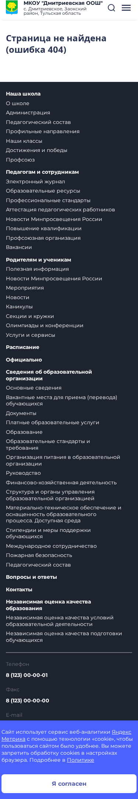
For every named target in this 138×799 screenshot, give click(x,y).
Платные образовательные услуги (52, 422)
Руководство (23, 473)
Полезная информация (37, 269)
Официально (24, 360)
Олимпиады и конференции (45, 325)
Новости (17, 297)
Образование (24, 432)
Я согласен (69, 783)
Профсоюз (20, 159)
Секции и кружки (30, 316)
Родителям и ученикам (38, 260)
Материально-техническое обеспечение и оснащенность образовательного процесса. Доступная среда (63, 514)
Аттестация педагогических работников (60, 209)
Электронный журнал (35, 181)
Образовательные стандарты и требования (48, 444)
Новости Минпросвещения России (54, 219)
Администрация (28, 112)
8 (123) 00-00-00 (27, 700)
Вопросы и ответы (31, 577)
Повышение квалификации (44, 228)
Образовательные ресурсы (43, 190)
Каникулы (19, 306)
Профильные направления (42, 131)
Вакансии (19, 247)
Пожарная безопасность (39, 555)
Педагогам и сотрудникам (42, 172)
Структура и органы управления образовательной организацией (50, 495)
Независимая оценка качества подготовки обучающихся (64, 636)
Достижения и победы (36, 150)
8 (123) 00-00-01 (26, 675)
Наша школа (23, 94)
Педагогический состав (38, 122)
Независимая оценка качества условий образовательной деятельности (60, 620)
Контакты (19, 590)
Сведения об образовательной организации (49, 375)
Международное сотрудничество (51, 546)
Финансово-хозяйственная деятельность (61, 482)
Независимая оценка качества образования (48, 605)
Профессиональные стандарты (48, 200)
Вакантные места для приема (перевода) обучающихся (61, 400)
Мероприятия (25, 287)
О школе (17, 103)
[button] (111, 7)
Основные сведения (33, 387)
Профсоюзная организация (43, 238)
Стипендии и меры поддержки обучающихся (48, 533)
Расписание (22, 347)
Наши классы (24, 141)
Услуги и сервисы (30, 335)
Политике (80, 760)
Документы (21, 413)
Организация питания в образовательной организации (63, 460)
